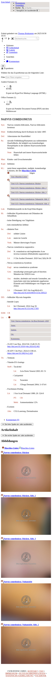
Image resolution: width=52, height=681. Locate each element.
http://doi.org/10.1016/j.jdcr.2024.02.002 (23, 346)
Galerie (12, 50)
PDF (8, 104)
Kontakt (33, 671)
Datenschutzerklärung (19, 676)
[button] (2, 41)
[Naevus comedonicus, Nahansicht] (26, 620)
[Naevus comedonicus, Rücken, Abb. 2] (26, 534)
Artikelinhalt (14, 48)
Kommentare (14, 61)
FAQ (42, 671)
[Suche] (23, 8)
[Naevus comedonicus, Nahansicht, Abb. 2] (26, 663)
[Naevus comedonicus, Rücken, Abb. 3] (26, 577)
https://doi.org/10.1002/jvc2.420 (20, 353)
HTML (9, 89)
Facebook (40, 676)
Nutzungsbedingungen (32, 673)
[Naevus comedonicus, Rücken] (26, 491)
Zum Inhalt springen (9, 2)
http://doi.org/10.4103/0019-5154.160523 (30, 293)
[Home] (21, 17)
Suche (17, 8)
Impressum (11, 673)
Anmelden (19, 5)
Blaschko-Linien (11, 448)
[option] (28, 89)
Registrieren (20, 3)
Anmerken (13, 52)
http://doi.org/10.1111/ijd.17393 (26, 308)
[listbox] (26, 96)
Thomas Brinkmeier (26, 33)
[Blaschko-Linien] (26, 448)
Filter (3, 77)
